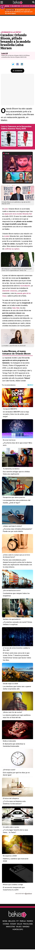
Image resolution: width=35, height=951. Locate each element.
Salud (19, 924)
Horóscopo (18, 929)
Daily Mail (15, 308)
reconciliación (25, 285)
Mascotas (10, 926)
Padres (30, 921)
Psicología (28, 924)
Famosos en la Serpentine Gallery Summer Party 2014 (16, 127)
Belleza (11, 921)
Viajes (19, 926)
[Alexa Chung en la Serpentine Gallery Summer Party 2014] (8, 146)
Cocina (6, 924)
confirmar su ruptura (11, 249)
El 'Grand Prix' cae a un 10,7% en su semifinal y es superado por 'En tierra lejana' (19, 11)
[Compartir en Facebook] (17, 64)
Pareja (23, 921)
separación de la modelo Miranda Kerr (18, 214)
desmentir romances (9, 291)
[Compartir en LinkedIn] (22, 64)
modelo (6, 236)
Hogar (13, 924)
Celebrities (15, 6)
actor (6, 209)
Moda (5, 921)
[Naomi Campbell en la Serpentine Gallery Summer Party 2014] (25, 146)
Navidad (26, 926)
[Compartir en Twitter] (13, 64)
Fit (17, 921)
